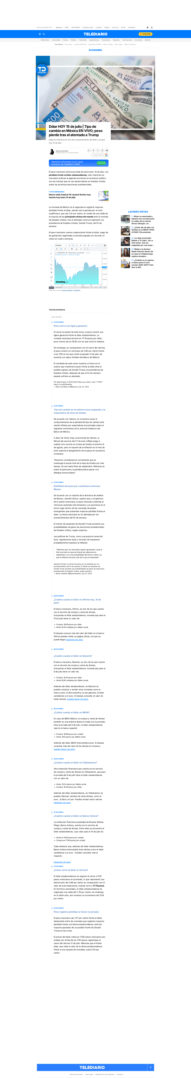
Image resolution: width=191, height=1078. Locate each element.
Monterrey (75, 27)
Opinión (147, 40)
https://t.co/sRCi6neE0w (63, 384)
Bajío (123, 27)
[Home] (95, 34)
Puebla (107, 27)
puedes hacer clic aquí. (77, 699)
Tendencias (106, 40)
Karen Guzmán (62, 151)
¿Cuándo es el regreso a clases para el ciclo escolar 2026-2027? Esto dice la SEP (143, 263)
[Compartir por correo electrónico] (107, 150)
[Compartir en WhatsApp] (89, 150)
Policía (65, 40)
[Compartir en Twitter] (98, 150)
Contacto (120, 1074)
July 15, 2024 (83, 387)
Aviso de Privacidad (76, 1074)
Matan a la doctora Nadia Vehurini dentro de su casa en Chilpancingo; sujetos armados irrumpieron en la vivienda (143, 254)
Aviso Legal (89, 1074)
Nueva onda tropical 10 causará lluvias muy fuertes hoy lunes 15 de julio (70, 196)
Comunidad (56, 40)
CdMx (67, 27)
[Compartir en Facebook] (93, 150)
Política (73, 40)
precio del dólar (56, 317)
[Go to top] (150, 1067)
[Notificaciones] (148, 27)
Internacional (127, 40)
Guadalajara (88, 27)
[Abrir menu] (40, 34)
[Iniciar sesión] (152, 27)
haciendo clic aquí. (74, 639)
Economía (138, 40)
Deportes (116, 40)
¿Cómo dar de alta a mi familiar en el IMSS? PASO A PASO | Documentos (143, 229)
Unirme (100, 163)
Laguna (99, 27)
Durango (131, 27)
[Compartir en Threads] (102, 150)
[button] (100, 155)
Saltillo (115, 27)
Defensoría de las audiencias (105, 1074)
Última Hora (45, 40)
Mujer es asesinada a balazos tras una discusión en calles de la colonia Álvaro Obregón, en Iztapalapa (143, 221)
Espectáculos (94, 40)
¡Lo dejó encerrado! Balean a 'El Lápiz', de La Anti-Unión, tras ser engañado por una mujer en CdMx (142, 243)
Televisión (82, 40)
